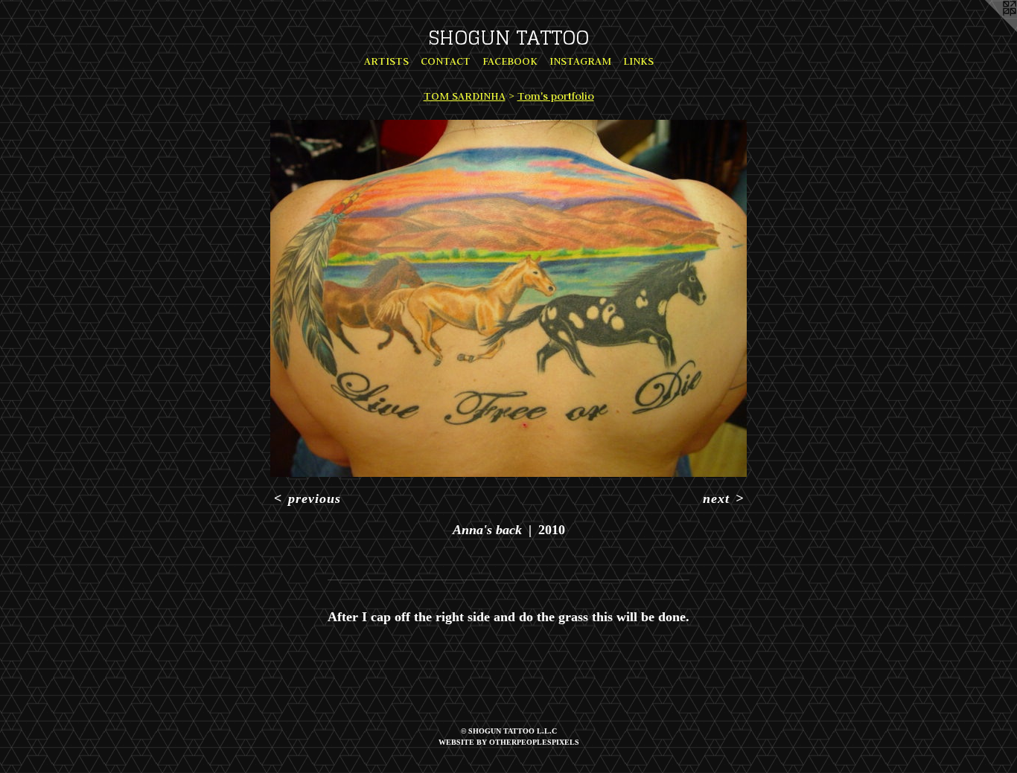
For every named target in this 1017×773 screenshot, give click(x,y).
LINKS (638, 61)
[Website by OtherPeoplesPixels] (987, 30)
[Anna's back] (508, 298)
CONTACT (446, 61)
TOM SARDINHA (465, 96)
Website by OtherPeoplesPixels (509, 742)
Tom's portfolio (555, 96)
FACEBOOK (510, 61)
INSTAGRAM (580, 61)
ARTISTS (386, 61)
